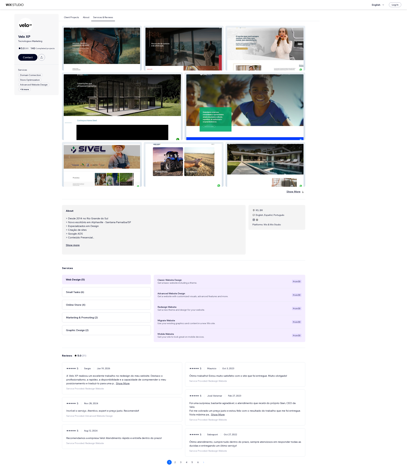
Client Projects (71, 17)
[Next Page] (203, 462)
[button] (102, 48)
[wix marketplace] (15, 5)
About (86, 17)
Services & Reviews (103, 17)
